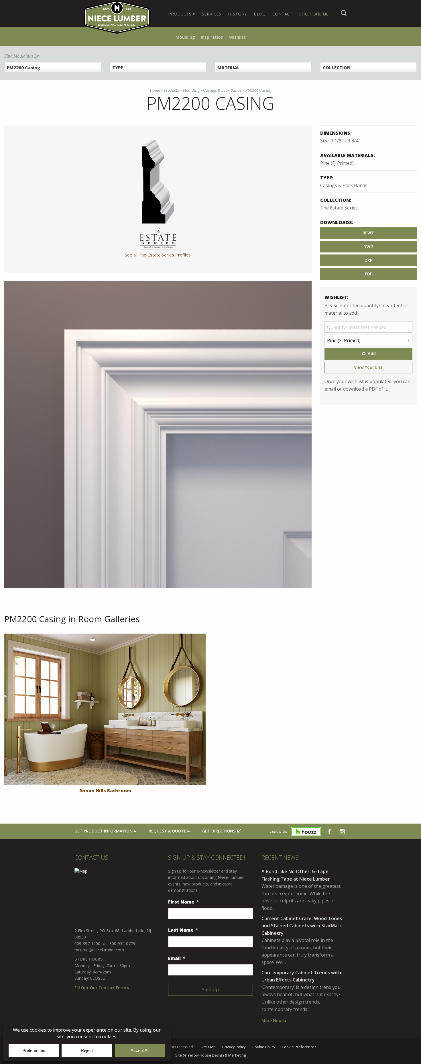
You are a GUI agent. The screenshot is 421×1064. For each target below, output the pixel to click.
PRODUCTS (179, 14)
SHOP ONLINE (313, 14)
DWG (368, 246)
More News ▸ (274, 1020)
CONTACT (282, 14)
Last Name (183, 930)
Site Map (208, 1047)
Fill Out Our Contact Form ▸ (101, 987)
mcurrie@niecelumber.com (99, 950)
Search (344, 15)
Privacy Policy (234, 1047)
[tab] (181, 14)
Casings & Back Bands (222, 90)
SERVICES (211, 14)
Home (155, 90)
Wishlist (237, 37)
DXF (368, 260)
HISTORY (237, 14)
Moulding (185, 37)
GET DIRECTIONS (218, 831)
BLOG (259, 14)
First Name (183, 902)
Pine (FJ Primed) (337, 163)
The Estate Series (339, 208)
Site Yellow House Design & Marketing (210, 1055)
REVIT (368, 233)
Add (372, 353)
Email (177, 958)
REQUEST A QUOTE (167, 831)
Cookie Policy (263, 1047)
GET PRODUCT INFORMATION (103, 831)
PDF (368, 274)
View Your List (368, 367)
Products (171, 90)
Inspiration (212, 37)
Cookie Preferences (299, 1047)
